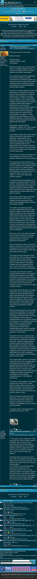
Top (36, 429)
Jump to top (4, 486)
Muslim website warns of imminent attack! (17, 535)
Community (9, 6)
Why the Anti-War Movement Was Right (16, 520)
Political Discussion (23, 24)
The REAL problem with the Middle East (16, 509)
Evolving (11, 505)
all (12, 504)
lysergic (11, 512)
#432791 (11, 434)
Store (18, 13)
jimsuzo (11, 527)
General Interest (12, 24)
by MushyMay (24, 538)
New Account (22, 10)
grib (10, 544)
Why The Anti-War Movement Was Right (16, 525)
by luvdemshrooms (25, 545)
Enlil (6, 554)
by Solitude (23, 513)
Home (2, 6)
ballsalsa (10, 554)
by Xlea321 (23, 507)
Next (25, 26)
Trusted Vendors (29, 11)
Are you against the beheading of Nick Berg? (18, 502)
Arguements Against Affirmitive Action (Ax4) (18, 530)
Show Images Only (5, 558)
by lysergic (23, 533)
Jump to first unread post (7, 45)
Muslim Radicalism (10, 515)
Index (20, 26)
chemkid (11, 517)
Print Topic (20, 558)
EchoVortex (12, 522)
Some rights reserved (29, 574)
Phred (11, 433)
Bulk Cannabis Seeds (9, 40)
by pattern (23, 523)
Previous (14, 26)
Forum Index (8, 11)
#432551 (11, 48)
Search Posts (18, 11)
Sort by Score (13, 558)
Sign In (14, 10)
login (31, 32)
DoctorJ (11, 532)
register (5, 33)
